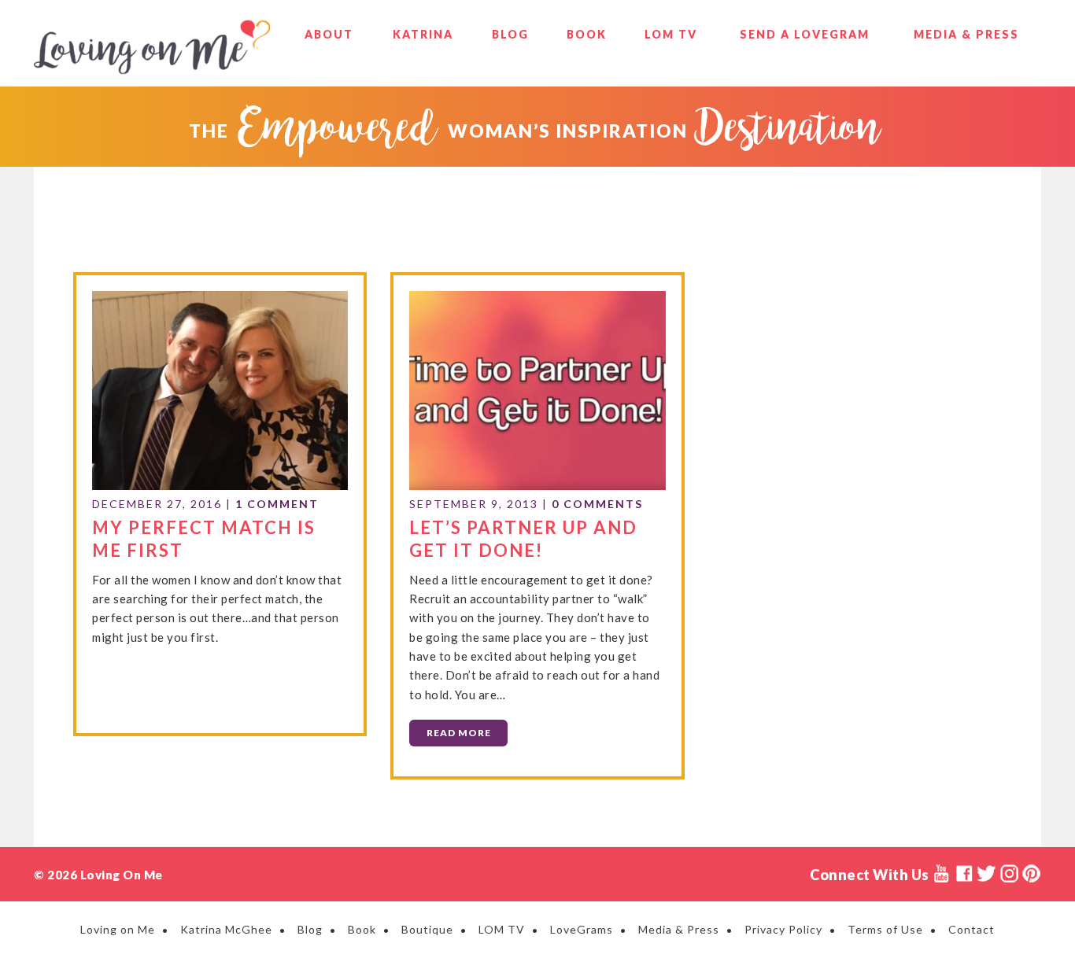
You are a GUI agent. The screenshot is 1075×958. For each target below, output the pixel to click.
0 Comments (597, 503)
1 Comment (277, 503)
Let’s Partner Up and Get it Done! (523, 539)
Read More (459, 733)
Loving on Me (152, 47)
